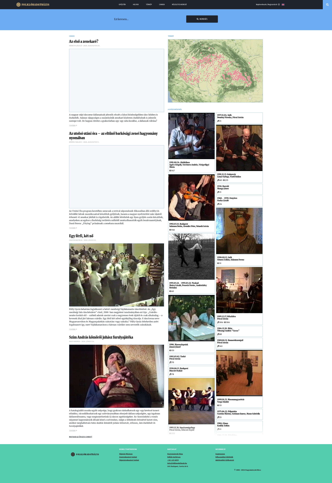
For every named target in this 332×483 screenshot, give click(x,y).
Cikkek (162, 4)
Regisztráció (272, 4)
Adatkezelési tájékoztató (224, 460)
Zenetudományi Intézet (128, 457)
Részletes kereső (179, 4)
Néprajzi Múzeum (126, 454)
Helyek (136, 4)
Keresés (203, 19)
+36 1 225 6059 (173, 460)
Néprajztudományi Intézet (129, 460)
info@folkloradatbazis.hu (177, 463)
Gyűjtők (122, 4)
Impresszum (220, 454)
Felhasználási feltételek (224, 457)
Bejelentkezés (261, 4)
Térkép (149, 4)
